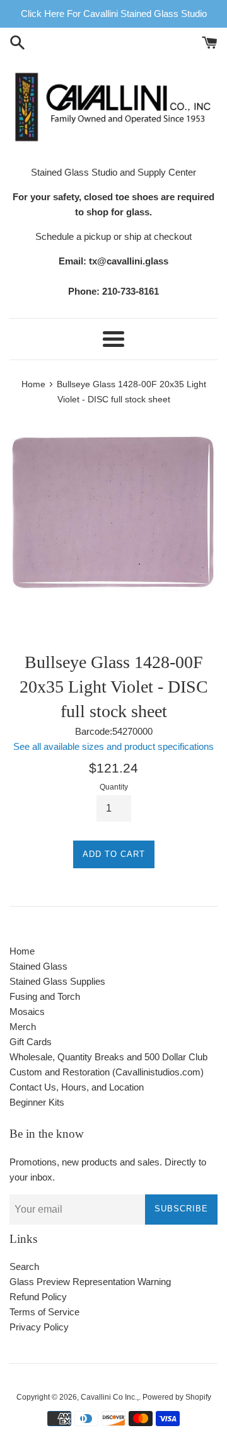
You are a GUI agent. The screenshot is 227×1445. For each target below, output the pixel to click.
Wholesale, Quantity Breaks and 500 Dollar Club (108, 1056)
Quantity (114, 787)
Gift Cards (30, 1041)
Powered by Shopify (177, 1397)
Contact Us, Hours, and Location (76, 1087)
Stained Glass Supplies (57, 981)
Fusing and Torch (44, 996)
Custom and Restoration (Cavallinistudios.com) (106, 1072)
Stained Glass (38, 966)
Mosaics (27, 1011)
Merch (22, 1026)
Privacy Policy (39, 1327)
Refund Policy (38, 1296)
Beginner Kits (36, 1102)
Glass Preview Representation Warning (90, 1281)
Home (22, 951)
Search (24, 1266)
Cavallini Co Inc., (110, 1397)
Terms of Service (44, 1311)
